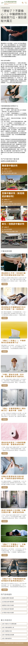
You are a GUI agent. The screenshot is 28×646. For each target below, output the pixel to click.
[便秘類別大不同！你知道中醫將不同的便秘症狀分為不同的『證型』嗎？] (14, 270)
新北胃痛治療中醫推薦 (8, 609)
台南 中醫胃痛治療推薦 (8, 635)
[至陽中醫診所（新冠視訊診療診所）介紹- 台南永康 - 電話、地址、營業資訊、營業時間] (14, 206)
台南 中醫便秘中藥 (7, 631)
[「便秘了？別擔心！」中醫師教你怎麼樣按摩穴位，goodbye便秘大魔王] (14, 338)
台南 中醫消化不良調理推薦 (9, 624)
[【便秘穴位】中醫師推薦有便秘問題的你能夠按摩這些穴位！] (14, 575)
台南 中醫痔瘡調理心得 (8, 627)
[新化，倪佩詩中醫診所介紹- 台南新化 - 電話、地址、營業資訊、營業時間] (14, 235)
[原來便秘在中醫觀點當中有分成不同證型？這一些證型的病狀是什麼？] (14, 303)
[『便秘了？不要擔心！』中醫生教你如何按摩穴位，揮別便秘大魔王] (14, 541)
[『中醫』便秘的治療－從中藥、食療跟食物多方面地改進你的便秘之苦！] (14, 371)
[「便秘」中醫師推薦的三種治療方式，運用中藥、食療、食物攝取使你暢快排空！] (14, 405)
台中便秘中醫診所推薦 (8, 612)
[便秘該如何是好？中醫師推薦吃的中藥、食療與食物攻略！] (14, 439)
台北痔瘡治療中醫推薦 (8, 601)
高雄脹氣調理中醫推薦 (8, 598)
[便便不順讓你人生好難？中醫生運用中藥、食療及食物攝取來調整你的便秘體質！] (14, 507)
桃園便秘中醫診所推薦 (8, 605)
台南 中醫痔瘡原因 (7, 638)
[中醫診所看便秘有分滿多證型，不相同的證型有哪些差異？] (14, 473)
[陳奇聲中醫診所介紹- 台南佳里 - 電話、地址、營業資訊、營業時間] (14, 177)
